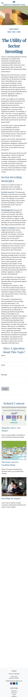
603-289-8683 (15, 674)
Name (3, 355)
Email (3, 365)
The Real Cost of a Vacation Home (10, 463)
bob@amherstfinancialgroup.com (14, 681)
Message (4, 375)
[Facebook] (11, 683)
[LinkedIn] (17, 683)
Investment (14, 692)
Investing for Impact (11, 498)
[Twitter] (14, 683)
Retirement (14, 691)
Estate (14, 694)
